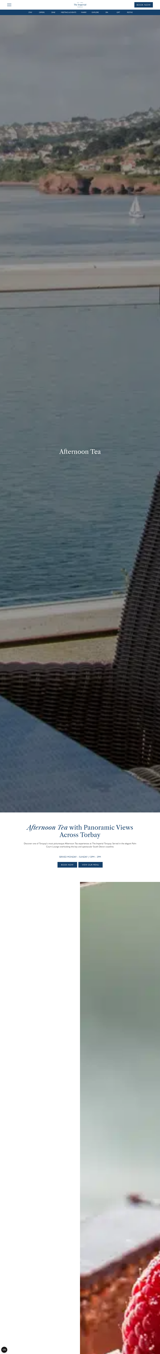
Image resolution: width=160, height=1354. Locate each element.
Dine (53, 12)
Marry (83, 12)
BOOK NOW (67, 865)
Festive (130, 12)
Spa (107, 12)
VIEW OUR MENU (90, 865)
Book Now (144, 4)
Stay (30, 12)
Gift (118, 12)
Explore (95, 12)
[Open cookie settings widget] (4, 1350)
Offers (41, 12)
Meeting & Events (68, 12)
